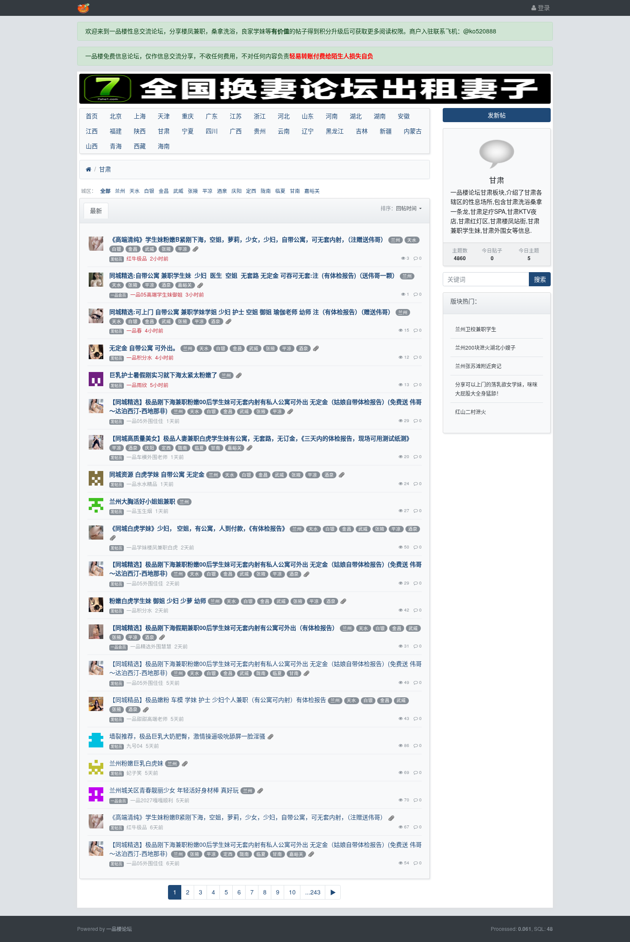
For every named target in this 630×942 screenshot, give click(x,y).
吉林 (362, 130)
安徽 (404, 115)
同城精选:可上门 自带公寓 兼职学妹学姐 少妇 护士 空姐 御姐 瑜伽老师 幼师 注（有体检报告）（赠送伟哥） (251, 311)
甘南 (295, 190)
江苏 (236, 115)
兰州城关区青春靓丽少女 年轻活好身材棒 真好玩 (174, 790)
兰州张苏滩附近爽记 (478, 365)
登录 (543, 7)
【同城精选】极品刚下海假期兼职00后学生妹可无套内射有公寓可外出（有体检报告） (223, 627)
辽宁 (308, 130)
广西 (236, 130)
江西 (92, 130)
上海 (140, 115)
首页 (92, 115)
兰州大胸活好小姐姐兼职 (142, 501)
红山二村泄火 (470, 411)
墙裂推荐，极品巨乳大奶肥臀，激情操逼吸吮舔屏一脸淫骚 (187, 736)
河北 (284, 115)
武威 (178, 190)
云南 (284, 130)
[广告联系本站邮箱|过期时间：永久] (315, 89)
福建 (116, 130)
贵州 (260, 130)
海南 (164, 145)
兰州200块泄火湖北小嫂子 (485, 347)
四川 (212, 130)
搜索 (540, 279)
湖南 (380, 115)
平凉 (207, 190)
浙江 (260, 115)
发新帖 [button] (497, 115)
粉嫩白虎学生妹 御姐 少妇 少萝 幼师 (157, 600)
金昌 (164, 190)
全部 (105, 191)
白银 (149, 190)
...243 (313, 892)
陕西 (140, 130)
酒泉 (222, 190)
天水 (134, 190)
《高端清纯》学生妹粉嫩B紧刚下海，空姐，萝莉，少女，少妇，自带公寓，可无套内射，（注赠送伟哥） (248, 239)
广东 (212, 115)
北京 (116, 115)
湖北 (356, 115)
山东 (308, 115)
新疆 (386, 130)
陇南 (266, 190)
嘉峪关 (312, 190)
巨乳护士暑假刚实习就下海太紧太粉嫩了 (163, 374)
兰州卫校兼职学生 (475, 329)
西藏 (140, 145)
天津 (164, 115)
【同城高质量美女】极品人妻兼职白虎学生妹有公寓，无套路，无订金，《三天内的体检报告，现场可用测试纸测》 (260, 438)
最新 (96, 210)
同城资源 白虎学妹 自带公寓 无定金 (156, 474)
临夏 (280, 190)
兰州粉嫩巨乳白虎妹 (136, 763)
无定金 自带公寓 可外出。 (144, 347)
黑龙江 (335, 130)
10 (292, 892)
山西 (92, 145)
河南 (332, 115)
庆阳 (236, 190)
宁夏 (188, 130)
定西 (251, 190)
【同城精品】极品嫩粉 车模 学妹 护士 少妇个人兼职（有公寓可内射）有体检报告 (217, 699)
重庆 (188, 115)
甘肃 (164, 130)
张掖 (193, 190)
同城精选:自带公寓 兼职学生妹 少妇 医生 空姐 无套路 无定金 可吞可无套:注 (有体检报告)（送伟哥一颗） (253, 275)
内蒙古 (413, 130)
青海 (116, 145)
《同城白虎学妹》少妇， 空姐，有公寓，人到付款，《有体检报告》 (198, 528)
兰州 (120, 190)
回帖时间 (407, 208)
